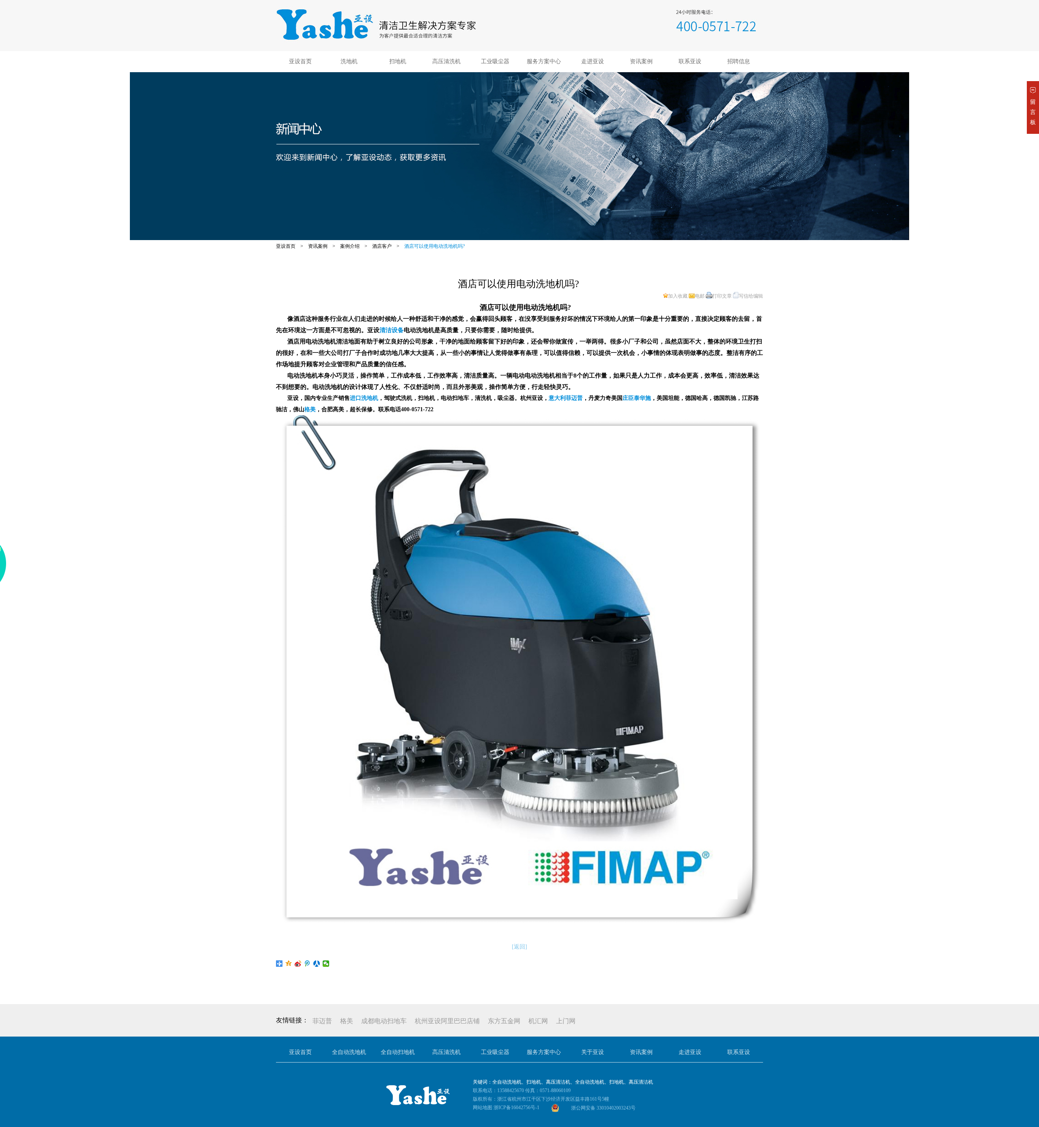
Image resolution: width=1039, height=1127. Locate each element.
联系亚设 (690, 61)
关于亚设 (592, 1052)
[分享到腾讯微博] (307, 963)
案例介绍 (350, 246)
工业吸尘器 (495, 61)
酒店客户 (382, 246)
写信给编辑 (751, 296)
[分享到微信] (326, 963)
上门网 (566, 1021)
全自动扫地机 (398, 1052)
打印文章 (722, 296)
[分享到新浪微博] (298, 963)
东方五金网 (504, 1021)
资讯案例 (641, 61)
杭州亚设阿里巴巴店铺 (447, 1021)
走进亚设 (592, 61)
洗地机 (349, 61)
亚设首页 (300, 61)
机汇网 (538, 1021)
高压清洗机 (446, 61)
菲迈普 (322, 1021)
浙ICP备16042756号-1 (516, 1107)
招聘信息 (738, 61)
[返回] (519, 947)
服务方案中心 (544, 61)
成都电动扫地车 (384, 1021)
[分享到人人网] (316, 963)
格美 (346, 1021)
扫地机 (397, 61)
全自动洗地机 (349, 1052)
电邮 (700, 296)
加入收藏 (678, 296)
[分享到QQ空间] (288, 963)
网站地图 (482, 1107)
